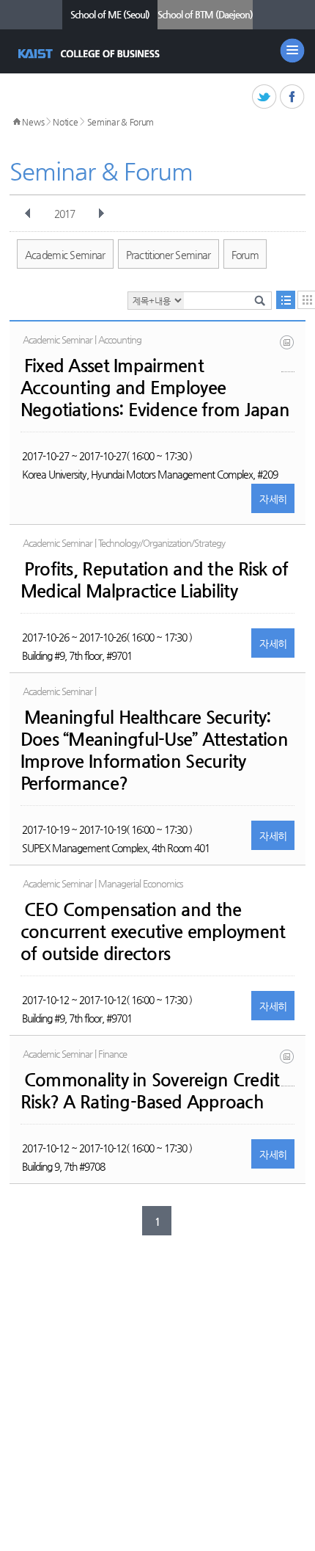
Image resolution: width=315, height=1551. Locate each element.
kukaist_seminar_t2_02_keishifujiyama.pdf (287, 353)
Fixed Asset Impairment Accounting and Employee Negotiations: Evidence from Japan (155, 387)
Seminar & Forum (121, 122)
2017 (64, 213)
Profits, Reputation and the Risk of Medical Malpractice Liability (155, 580)
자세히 (272, 499)
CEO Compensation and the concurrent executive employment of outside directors (153, 931)
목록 (285, 300)
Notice (65, 122)
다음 (101, 213)
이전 (28, 213)
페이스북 (292, 97)
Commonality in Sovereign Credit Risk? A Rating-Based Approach (150, 1090)
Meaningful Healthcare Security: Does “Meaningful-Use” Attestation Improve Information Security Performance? (154, 750)
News (33, 122)
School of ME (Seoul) (109, 14)
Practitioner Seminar (168, 255)
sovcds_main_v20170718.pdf (287, 1067)
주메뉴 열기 (292, 50)
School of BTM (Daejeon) (205, 14)
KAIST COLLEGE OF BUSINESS (90, 53)
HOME (17, 122)
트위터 (265, 97)
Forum (245, 255)
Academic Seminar (65, 255)
